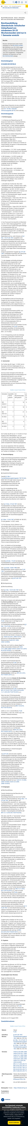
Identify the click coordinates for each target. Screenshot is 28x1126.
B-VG (13, 110)
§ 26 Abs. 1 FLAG (10, 561)
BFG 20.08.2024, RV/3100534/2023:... (11, 7)
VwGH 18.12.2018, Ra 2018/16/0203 (19, 1061)
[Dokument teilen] (25, 12)
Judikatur (6, 6)
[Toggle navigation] (22, 2)
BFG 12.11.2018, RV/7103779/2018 (11, 812)
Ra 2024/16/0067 (18, 45)
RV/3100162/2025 (8, 56)
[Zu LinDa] (3, 2)
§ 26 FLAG (5, 754)
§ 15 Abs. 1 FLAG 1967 (7, 519)
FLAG (15, 326)
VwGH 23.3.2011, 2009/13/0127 (13, 636)
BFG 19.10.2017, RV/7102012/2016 (11, 690)
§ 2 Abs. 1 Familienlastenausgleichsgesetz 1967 (11, 477)
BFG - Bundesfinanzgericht (15, 6)
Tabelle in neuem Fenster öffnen (17, 390)
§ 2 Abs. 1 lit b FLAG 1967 (11, 590)
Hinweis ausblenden (14, 1122)
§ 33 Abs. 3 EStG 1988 (10, 568)
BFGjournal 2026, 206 (19, 1079)
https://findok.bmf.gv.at (20, 1088)
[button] (13, 2)
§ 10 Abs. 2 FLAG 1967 (10, 504)
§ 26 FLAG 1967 (17, 578)
